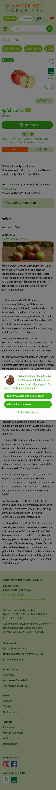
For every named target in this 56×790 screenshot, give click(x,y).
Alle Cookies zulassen (19, 404)
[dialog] (28, 395)
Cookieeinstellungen (28, 412)
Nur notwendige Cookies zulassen (25, 395)
